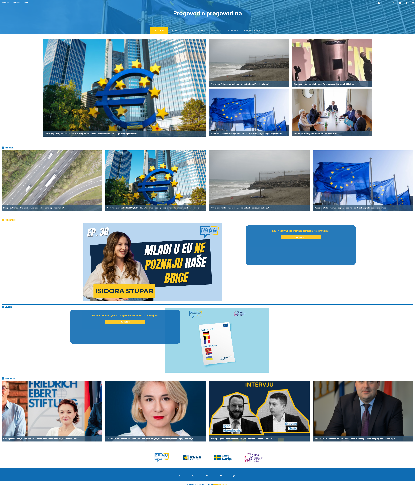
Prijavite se (207, 272)
